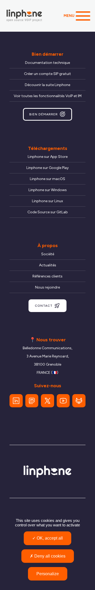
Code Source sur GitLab (47, 212)
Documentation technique (47, 62)
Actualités (47, 265)
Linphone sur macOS (47, 179)
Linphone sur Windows (47, 190)
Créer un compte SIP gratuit (47, 74)
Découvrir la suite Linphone (47, 85)
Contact (44, 306)
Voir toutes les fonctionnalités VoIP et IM (48, 96)
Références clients (47, 276)
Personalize (47, 574)
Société (47, 254)
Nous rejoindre (47, 287)
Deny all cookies (49, 556)
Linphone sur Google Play (47, 168)
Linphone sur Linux (47, 201)
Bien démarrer (43, 114)
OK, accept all (49, 538)
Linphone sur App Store (48, 156)
